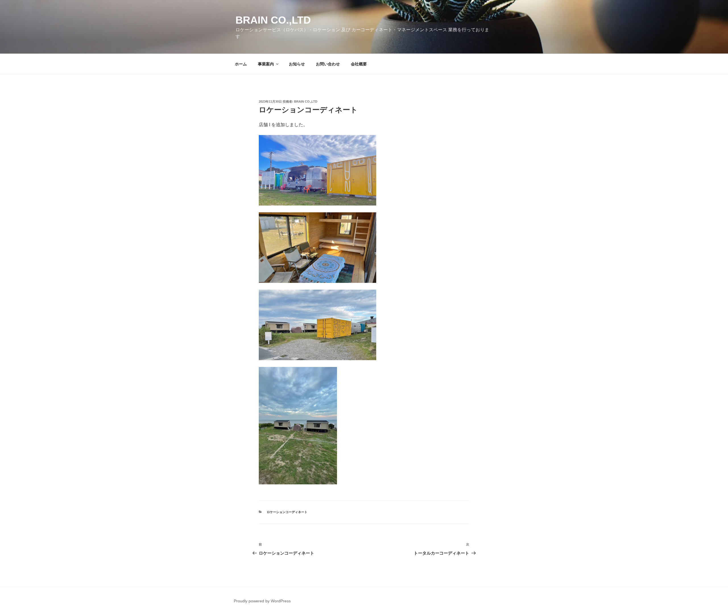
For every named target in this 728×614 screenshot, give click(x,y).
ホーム (241, 64)
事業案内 (266, 64)
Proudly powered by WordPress (262, 601)
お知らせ (297, 64)
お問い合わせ (328, 64)
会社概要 (359, 64)
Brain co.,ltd (273, 20)
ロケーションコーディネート (287, 512)
